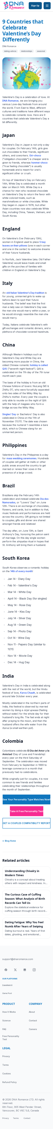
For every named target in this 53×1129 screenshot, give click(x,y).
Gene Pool (7, 993)
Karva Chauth (27, 692)
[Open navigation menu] (47, 5)
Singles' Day (9, 414)
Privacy (6, 1056)
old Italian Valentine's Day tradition (25, 292)
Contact (33, 1020)
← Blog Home (9, 841)
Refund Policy (9, 1082)
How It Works (9, 1012)
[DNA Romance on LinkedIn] (24, 969)
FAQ (4, 1029)
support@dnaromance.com (17, 959)
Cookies (6, 1073)
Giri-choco (35, 155)
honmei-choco (39, 162)
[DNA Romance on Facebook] (5, 969)
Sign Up (35, 5)
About (32, 1012)
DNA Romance (10, 100)
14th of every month (21, 571)
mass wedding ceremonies (21, 458)
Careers (33, 1029)
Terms (5, 1065)
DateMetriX (7, 985)
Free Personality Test (10, 1038)
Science (6, 1020)
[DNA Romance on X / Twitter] (15, 969)
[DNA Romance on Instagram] (34, 969)
